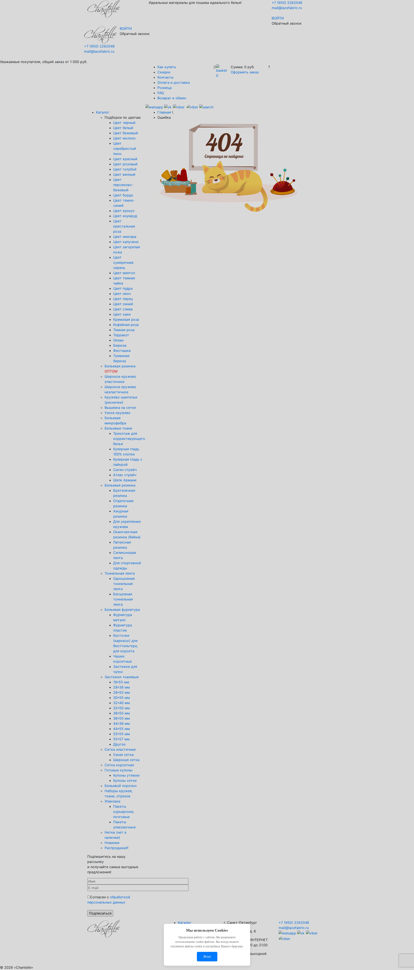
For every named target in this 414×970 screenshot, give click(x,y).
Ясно (207, 956)
